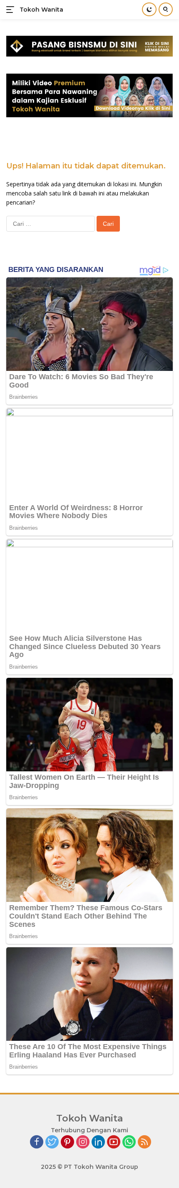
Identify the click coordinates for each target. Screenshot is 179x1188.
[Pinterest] (67, 1142)
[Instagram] (83, 1142)
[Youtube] (113, 1142)
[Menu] (11, 9)
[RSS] (144, 1142)
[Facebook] (36, 1142)
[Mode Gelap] (149, 9)
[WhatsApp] (129, 1142)
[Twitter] (52, 1142)
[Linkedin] (98, 1142)
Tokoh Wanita (41, 9)
